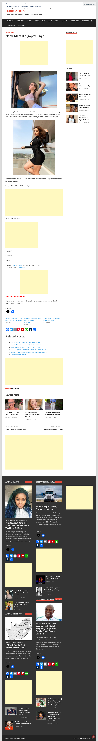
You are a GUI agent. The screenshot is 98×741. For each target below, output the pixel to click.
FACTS (7, 520)
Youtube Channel (16, 265)
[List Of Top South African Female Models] (9, 722)
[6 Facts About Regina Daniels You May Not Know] (9, 602)
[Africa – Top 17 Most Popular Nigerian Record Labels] (11, 708)
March (29, 21)
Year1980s (15, 388)
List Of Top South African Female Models (22, 722)
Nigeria (54, 623)
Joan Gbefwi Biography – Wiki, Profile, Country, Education (53, 590)
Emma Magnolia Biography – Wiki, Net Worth (33, 414)
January (10, 21)
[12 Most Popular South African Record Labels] (18, 641)
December (21, 25)
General (12, 520)
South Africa (23, 520)
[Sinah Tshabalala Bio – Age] (72, 95)
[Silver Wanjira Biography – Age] (72, 73)
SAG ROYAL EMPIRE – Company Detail (53, 577)
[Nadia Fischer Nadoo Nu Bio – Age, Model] (54, 410)
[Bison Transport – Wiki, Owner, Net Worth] (49, 502)
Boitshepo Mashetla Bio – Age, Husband (84, 118)
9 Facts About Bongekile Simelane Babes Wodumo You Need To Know (17, 525)
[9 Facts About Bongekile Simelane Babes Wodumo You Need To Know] (18, 518)
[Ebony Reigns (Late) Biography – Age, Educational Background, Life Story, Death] (41, 712)
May (43, 21)
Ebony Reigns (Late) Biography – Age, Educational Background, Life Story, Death (54, 716)
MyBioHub (16, 11)
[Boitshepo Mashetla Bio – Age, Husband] (72, 116)
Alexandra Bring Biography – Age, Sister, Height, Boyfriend (32, 320)
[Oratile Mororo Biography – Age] (72, 84)
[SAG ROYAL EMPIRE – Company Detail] (40, 576)
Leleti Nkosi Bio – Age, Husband (85, 106)
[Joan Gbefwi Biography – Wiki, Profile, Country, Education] (39, 588)
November (11, 25)
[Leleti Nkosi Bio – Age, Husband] (72, 105)
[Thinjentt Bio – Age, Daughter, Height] (14, 410)
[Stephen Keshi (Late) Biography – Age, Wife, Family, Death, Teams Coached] (49, 622)
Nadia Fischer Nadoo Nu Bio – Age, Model (52, 413)
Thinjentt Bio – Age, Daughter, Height (12, 413)
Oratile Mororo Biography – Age (85, 85)
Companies (44, 504)
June (50, 21)
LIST (12, 642)
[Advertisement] (34, 53)
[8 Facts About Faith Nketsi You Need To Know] (9, 591)
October (85, 21)
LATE (49, 623)
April (37, 21)
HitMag (90, 738)
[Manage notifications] (93, 736)
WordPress (81, 738)
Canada (38, 504)
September (75, 21)
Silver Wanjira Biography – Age (85, 74)
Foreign (7, 32)
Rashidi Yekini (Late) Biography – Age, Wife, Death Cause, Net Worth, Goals (55, 702)
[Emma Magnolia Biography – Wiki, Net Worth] (34, 410)
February (20, 21)
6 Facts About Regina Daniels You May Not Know (21, 604)
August (64, 21)
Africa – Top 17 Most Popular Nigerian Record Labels (24, 711)
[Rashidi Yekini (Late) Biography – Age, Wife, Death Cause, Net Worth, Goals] (41, 699)
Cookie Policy (37, 6)
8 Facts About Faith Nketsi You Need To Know (21, 593)
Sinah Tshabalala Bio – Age (85, 95)
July (56, 21)
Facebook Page (22, 268)
